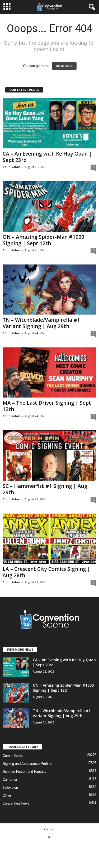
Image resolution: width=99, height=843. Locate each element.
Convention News (16, 803)
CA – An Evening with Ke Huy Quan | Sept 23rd (47, 157)
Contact (49, 829)
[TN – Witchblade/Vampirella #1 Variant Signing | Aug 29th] (49, 289)
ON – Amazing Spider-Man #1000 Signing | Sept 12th (43, 240)
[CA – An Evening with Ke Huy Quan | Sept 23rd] (49, 123)
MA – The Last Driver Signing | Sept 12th (47, 406)
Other (7, 795)
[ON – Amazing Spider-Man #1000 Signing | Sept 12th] (49, 206)
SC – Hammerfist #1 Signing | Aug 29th (45, 489)
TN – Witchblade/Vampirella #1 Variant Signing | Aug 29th (41, 323)
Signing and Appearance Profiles (27, 764)
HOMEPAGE (64, 66)
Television (10, 787)
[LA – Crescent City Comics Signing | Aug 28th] (49, 539)
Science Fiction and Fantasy (24, 772)
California (10, 780)
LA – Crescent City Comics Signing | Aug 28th (46, 572)
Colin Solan (11, 167)
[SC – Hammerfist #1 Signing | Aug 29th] (49, 455)
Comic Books (13, 756)
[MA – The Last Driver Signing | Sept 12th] (49, 372)
